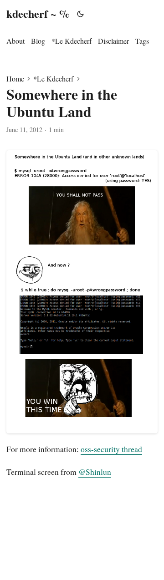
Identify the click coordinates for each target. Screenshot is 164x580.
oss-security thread (111, 448)
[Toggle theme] (80, 13)
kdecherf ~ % (38, 13)
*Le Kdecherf (53, 78)
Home (15, 78)
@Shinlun (94, 471)
